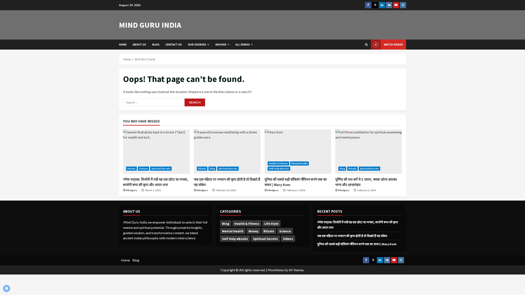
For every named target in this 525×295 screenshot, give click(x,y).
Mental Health (299, 163)
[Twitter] (375, 5)
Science (143, 168)
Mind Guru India (150, 25)
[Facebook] (368, 5)
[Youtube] (396, 5)
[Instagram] (403, 5)
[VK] (389, 5)
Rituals (202, 168)
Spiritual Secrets (160, 168)
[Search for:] (154, 102)
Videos (288, 239)
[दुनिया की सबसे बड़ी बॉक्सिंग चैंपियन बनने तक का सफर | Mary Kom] (298, 151)
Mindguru (131, 190)
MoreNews (276, 270)
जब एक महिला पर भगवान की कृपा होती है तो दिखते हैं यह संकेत (352, 236)
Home (123, 44)
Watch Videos (393, 44)
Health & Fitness (278, 163)
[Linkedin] (382, 5)
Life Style (271, 223)
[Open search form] (366, 45)
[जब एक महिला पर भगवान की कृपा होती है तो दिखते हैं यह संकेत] (227, 151)
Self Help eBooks (279, 168)
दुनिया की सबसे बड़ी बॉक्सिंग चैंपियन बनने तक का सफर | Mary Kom (357, 244)
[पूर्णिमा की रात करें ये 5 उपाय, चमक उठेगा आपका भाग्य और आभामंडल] (368, 151)
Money (131, 168)
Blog (155, 44)
